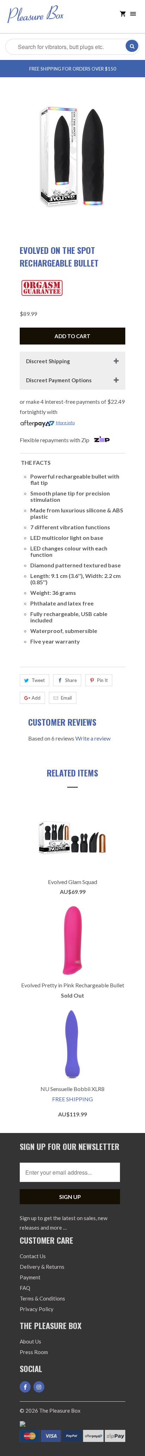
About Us (30, 1341)
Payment (30, 1277)
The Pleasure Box (60, 1410)
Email (66, 698)
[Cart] (122, 14)
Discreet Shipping (48, 361)
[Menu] (133, 14)
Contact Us (33, 1256)
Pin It (102, 680)
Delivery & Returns (42, 1266)
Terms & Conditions (42, 1298)
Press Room (34, 1352)
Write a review (93, 738)
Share (71, 680)
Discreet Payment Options (59, 380)
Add (36, 698)
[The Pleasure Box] (35, 19)
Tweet (38, 680)
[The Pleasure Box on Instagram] (38, 1387)
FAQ (25, 1288)
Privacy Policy (36, 1309)
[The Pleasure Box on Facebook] (25, 1387)
